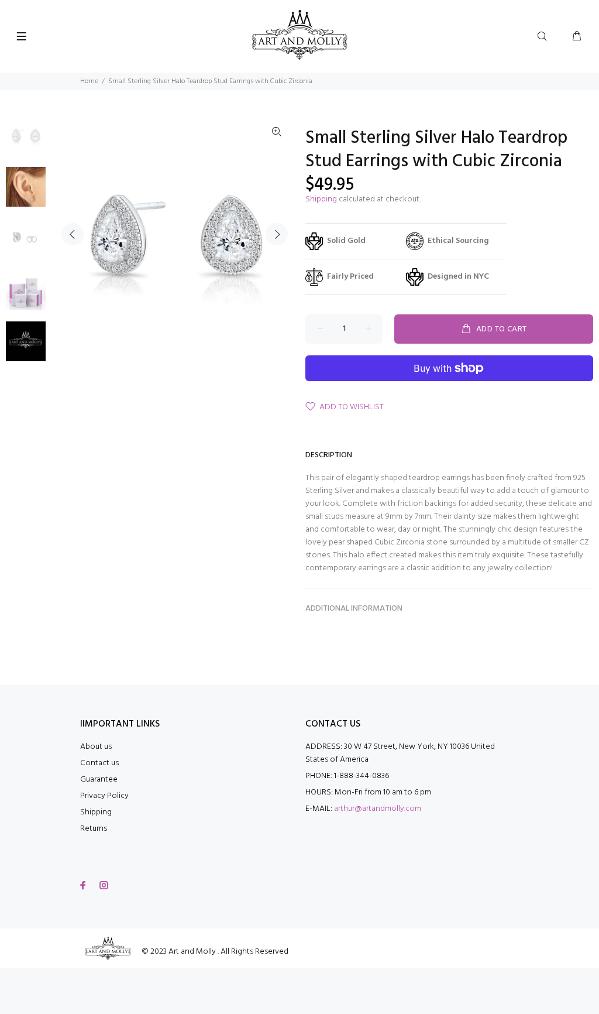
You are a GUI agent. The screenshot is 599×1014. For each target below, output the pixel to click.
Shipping (321, 199)
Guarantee (99, 779)
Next (277, 234)
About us (96, 746)
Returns (93, 828)
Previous (72, 234)
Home (89, 81)
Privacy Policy (104, 796)
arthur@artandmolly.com (377, 809)
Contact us (99, 763)
